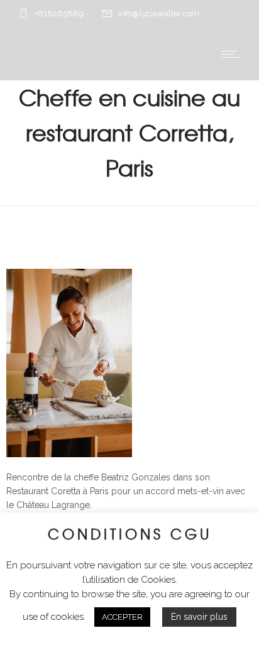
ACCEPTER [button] (122, 617)
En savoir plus (199, 617)
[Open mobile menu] (233, 54)
